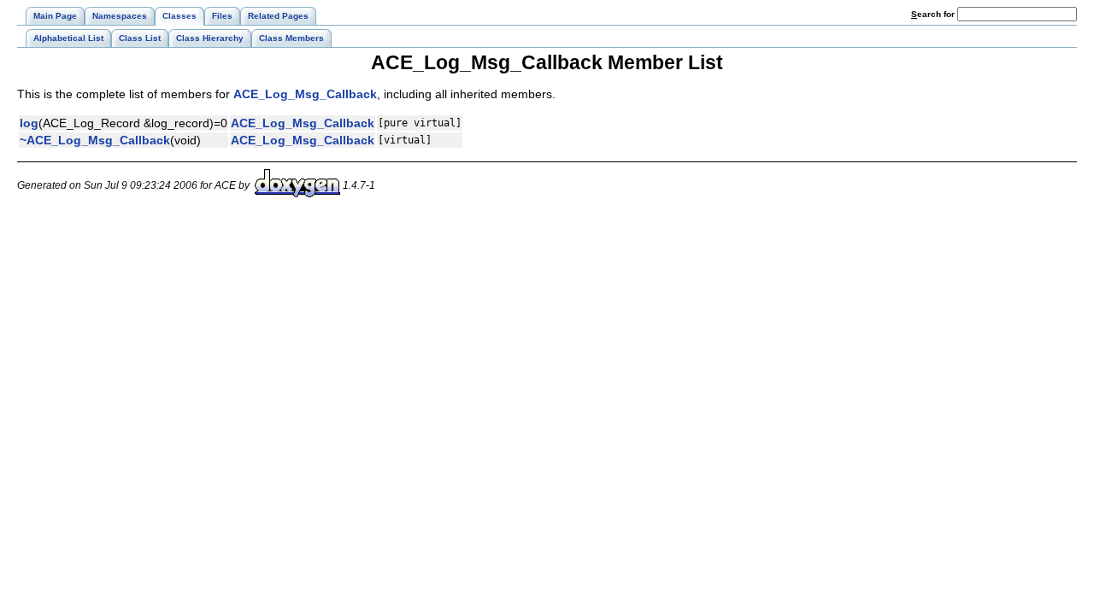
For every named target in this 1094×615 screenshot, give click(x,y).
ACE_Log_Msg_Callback (305, 94)
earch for (934, 14)
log (29, 123)
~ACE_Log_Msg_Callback (95, 140)
